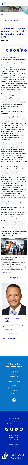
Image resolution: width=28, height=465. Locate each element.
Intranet (13, 385)
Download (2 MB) (5, 272)
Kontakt (13, 393)
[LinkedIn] (16, 429)
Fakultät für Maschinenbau (11, 3)
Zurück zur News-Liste (12, 20)
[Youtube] (21, 429)
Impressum (15, 418)
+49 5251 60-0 (14, 447)
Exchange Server (15, 388)
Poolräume (14, 390)
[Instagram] (14, 400)
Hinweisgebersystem (16, 423)
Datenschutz (15, 421)
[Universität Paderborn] (14, 455)
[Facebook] (11, 429)
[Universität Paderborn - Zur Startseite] (3, 3)
